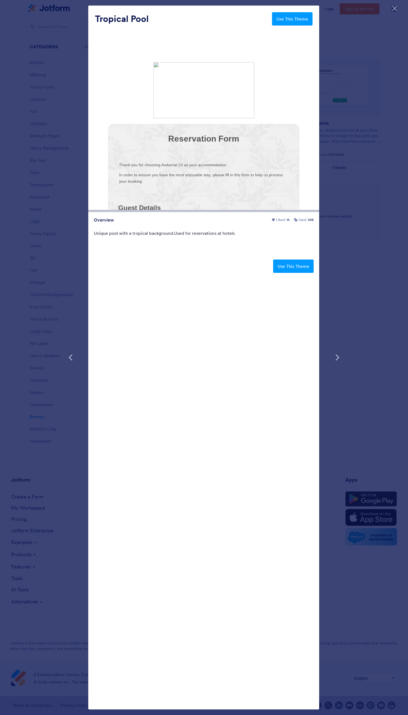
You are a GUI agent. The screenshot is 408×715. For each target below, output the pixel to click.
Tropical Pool (122, 18)
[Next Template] (337, 357)
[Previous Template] (71, 357)
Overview (104, 219)
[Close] (395, 8)
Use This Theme (292, 19)
